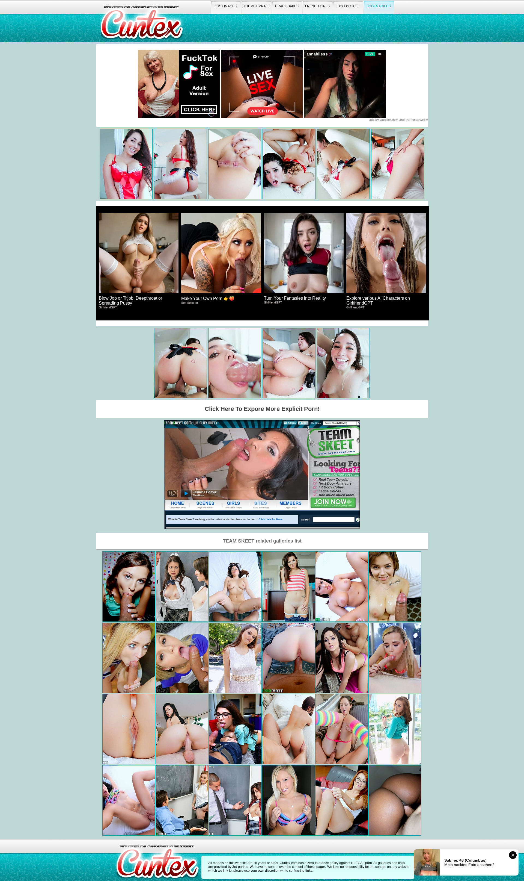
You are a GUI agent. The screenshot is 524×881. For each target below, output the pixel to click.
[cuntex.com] (157, 860)
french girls (317, 6)
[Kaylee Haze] (341, 800)
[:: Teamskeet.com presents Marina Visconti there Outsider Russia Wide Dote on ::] (394, 586)
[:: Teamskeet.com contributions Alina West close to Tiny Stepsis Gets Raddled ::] (394, 658)
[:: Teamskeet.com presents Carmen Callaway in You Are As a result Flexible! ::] (128, 658)
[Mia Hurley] (128, 800)
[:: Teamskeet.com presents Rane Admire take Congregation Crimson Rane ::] (394, 800)
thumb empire (256, 6)
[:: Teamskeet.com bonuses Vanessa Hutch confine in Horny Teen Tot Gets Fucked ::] (288, 800)
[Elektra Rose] (235, 658)
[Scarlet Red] (182, 658)
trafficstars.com (417, 119)
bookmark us (379, 6)
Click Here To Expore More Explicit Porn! (262, 408)
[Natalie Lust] (394, 729)
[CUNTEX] (142, 21)
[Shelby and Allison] (182, 586)
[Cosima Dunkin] (128, 729)
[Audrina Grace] (235, 586)
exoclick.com (389, 119)
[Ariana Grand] (128, 586)
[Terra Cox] (288, 658)
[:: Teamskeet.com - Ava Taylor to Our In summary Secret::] (235, 729)
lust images (226, 6)
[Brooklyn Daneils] (341, 658)
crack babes (287, 6)
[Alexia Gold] (182, 800)
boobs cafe (348, 6)
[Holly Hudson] (341, 586)
